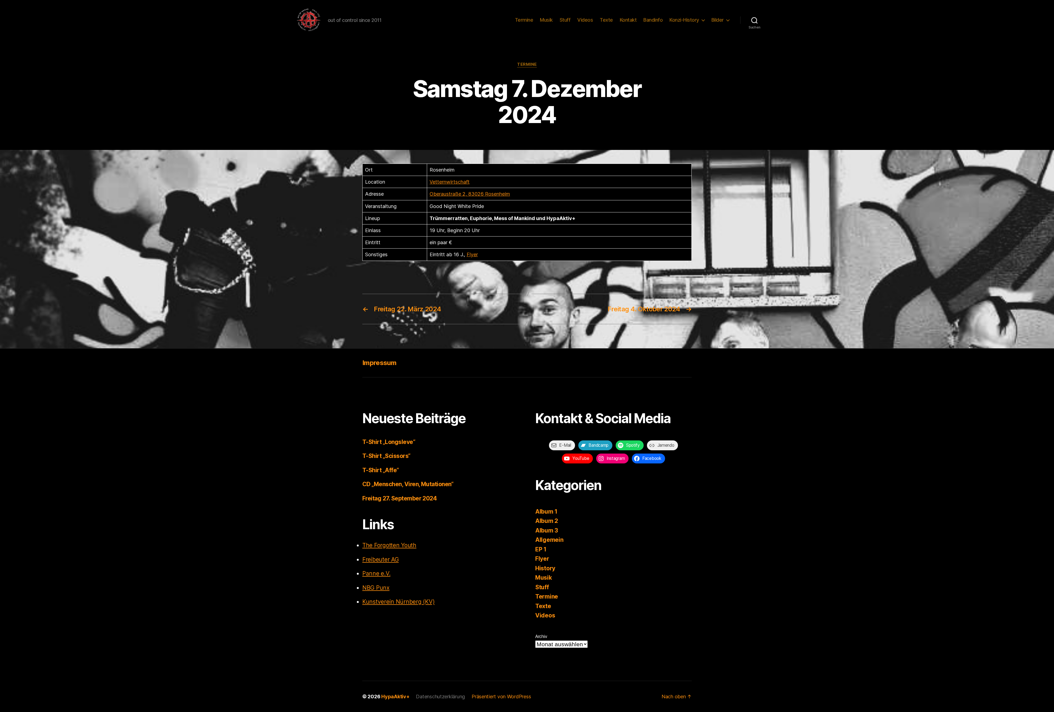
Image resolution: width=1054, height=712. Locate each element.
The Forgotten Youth (389, 545)
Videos (585, 20)
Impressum (379, 363)
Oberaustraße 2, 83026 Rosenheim (470, 194)
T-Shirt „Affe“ (380, 470)
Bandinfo (653, 20)
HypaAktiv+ (395, 696)
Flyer (472, 254)
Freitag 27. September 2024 (399, 498)
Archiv (541, 636)
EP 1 (540, 549)
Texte (606, 20)
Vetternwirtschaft (450, 182)
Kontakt (628, 20)
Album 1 (546, 511)
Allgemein (549, 539)
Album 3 (546, 530)
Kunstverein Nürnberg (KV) (398, 601)
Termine (524, 20)
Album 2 (546, 520)
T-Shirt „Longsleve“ (388, 441)
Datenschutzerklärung (440, 696)
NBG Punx (375, 587)
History (545, 568)
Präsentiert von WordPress (501, 696)
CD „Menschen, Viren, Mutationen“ (407, 484)
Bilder (717, 20)
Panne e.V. (376, 573)
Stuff (565, 20)
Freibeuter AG (380, 559)
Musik (546, 20)
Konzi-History (684, 20)
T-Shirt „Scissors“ (386, 455)
